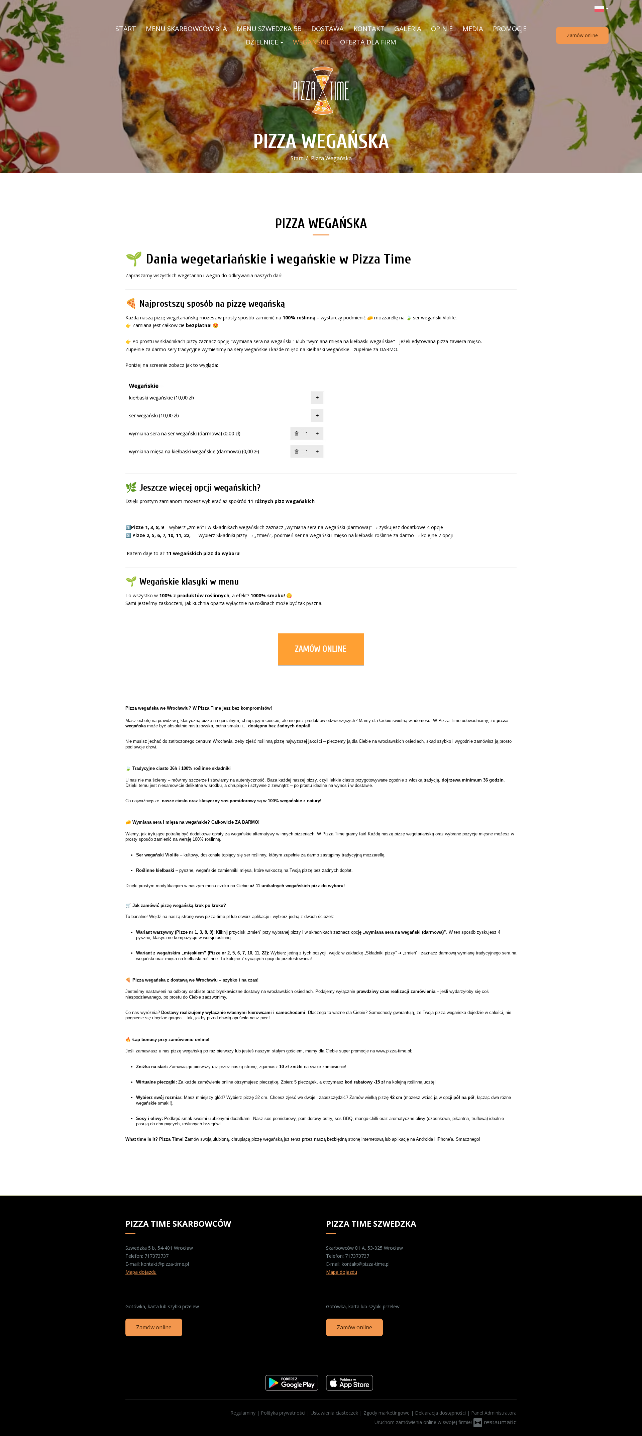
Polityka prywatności (284, 1413)
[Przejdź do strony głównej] (321, 90)
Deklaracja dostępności (441, 1413)
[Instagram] (58, 8)
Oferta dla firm (368, 41)
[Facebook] (41, 8)
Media (472, 28)
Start (125, 28)
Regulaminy (243, 1413)
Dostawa (327, 28)
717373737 (156, 1256)
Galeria (407, 28)
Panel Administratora (494, 1413)
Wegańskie (311, 41)
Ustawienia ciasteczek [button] (335, 1413)
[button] (602, 8)
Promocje (510, 28)
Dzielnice (263, 41)
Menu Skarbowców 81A (186, 28)
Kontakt (369, 28)
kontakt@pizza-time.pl (165, 1264)
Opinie (442, 28)
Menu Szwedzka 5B (269, 28)
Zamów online (582, 35)
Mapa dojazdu (140, 1272)
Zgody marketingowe (387, 1413)
